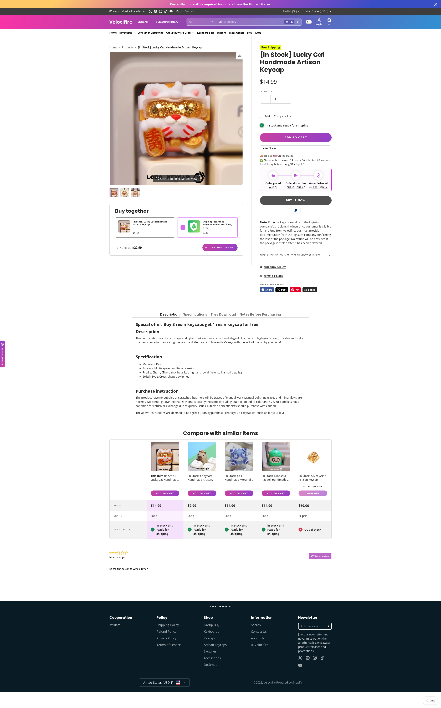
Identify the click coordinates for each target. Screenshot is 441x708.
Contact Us (259, 631)
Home (113, 32)
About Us (257, 638)
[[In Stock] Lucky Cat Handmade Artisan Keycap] (165, 470)
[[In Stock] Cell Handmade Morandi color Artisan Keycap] (239, 470)
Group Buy (211, 625)
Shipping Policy (168, 625)
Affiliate (114, 625)
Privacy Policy (166, 638)
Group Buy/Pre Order (178, 32)
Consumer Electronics (150, 32)
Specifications (195, 315)
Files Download (223, 315)
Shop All (143, 21)
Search (256, 625)
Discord (221, 32)
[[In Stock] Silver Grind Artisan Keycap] (313, 470)
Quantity (266, 91)
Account (319, 22)
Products (128, 47)
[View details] (194, 226)
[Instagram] (160, 11)
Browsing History (168, 21)
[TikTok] (165, 11)
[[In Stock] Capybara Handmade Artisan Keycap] (202, 470)
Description (170, 315)
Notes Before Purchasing (260, 315)
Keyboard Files (205, 32)
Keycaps (210, 638)
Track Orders (236, 32)
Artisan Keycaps (215, 645)
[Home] (120, 22)
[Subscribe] (328, 626)
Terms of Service (169, 645)
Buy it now (296, 200)
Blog (249, 32)
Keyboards (125, 32)
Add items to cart (220, 247)
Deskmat (210, 665)
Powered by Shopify (289, 682)
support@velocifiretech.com (129, 11)
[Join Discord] (185, 11)
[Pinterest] (155, 11)
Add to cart (296, 137)
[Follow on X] (150, 11)
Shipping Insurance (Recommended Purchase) (217, 223)
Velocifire (270, 682)
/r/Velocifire (259, 645)
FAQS (258, 32)
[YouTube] (171, 11)
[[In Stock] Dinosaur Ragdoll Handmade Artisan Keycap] (276, 470)
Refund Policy (166, 631)
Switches (210, 651)
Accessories (212, 658)
